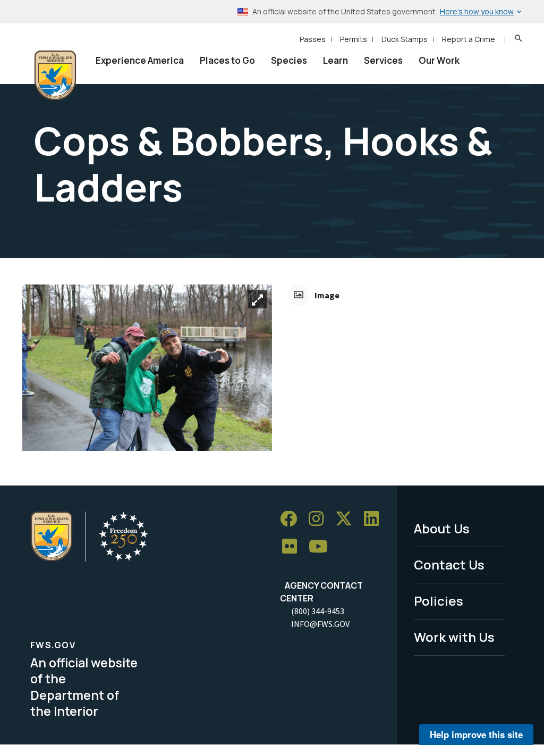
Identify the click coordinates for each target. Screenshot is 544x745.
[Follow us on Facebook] (292, 519)
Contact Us (449, 564)
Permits (353, 39)
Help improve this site (476, 734)
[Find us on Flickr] (293, 547)
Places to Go (227, 60)
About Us (442, 528)
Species (289, 60)
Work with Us (454, 637)
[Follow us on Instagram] (320, 519)
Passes (313, 39)
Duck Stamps (404, 39)
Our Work (439, 60)
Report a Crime (468, 39)
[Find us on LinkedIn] (375, 519)
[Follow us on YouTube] (322, 547)
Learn (335, 60)
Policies (438, 600)
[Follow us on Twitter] (347, 519)
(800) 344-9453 (317, 611)
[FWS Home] (55, 75)
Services (383, 60)
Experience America (140, 60)
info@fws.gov (320, 623)
